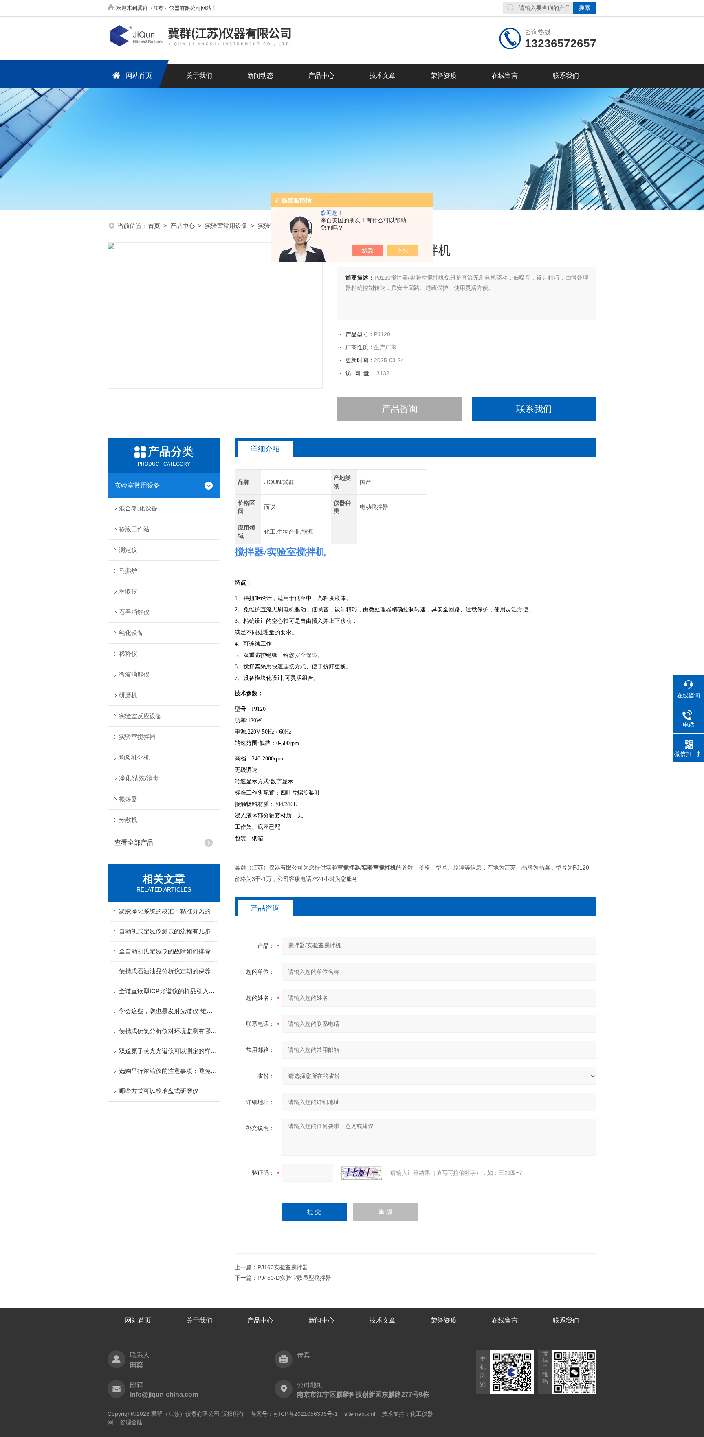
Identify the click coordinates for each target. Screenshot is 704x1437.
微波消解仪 (134, 674)
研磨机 (128, 695)
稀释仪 (128, 653)
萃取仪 (128, 591)
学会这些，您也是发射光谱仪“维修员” (168, 1011)
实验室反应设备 (140, 715)
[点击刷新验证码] (361, 1173)
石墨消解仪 (134, 612)
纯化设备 (131, 632)
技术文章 (383, 75)
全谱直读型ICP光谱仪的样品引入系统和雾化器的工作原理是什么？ (168, 991)
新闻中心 (321, 1320)
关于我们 (199, 75)
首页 (154, 225)
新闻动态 (260, 75)
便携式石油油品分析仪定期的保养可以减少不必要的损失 (168, 971)
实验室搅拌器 (137, 736)
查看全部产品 (134, 842)
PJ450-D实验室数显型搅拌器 (294, 1278)
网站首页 (139, 75)
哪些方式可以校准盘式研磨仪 (158, 1090)
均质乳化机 (134, 757)
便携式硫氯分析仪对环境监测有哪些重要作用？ (168, 1030)
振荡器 (128, 798)
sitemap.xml (359, 1414)
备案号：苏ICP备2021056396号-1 (294, 1414)
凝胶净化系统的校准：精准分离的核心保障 (168, 911)
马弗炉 (128, 570)
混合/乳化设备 (138, 508)
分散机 (128, 819)
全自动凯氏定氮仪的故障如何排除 (165, 951)
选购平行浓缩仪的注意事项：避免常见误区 (168, 1070)
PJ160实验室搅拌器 (282, 1267)
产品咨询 (400, 409)
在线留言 (505, 75)
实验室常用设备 (226, 225)
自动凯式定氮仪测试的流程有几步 (165, 931)
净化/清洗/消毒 (139, 778)
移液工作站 (134, 529)
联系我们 (566, 75)
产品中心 (321, 75)
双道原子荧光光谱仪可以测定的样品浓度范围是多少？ (168, 1050)
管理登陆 (131, 1422)
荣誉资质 (444, 75)
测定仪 (128, 549)
